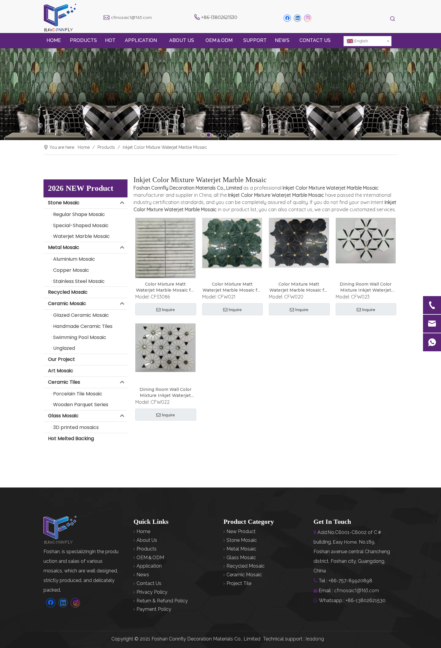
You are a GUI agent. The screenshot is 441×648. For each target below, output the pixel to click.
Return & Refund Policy (162, 601)
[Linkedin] (297, 18)
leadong (315, 639)
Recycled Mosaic (68, 292)
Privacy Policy (151, 592)
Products (146, 549)
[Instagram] (308, 18)
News (142, 575)
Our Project (61, 359)
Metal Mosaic (63, 247)
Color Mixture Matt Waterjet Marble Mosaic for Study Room (165, 287)
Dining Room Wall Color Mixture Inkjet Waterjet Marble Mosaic (366, 287)
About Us (146, 540)
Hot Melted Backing (71, 438)
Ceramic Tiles (64, 382)
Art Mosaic (60, 370)
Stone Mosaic (64, 202)
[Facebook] (287, 18)
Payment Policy (153, 609)
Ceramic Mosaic (67, 303)
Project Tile (238, 583)
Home (143, 531)
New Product (241, 531)
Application (149, 566)
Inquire (168, 309)
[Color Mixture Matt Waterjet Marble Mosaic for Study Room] (165, 247)
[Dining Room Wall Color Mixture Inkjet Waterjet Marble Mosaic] (366, 240)
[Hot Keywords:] (393, 19)
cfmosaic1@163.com (131, 17)
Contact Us (148, 583)
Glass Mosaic (63, 415)
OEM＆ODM (150, 557)
